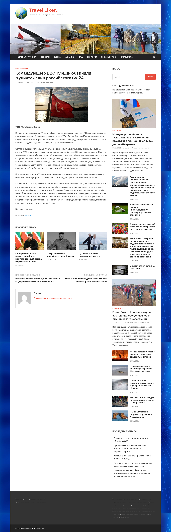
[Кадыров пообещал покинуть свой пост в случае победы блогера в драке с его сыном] (29, 250)
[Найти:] (134, 77)
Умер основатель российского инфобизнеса (60, 254)
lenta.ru (28, 215)
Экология (92, 57)
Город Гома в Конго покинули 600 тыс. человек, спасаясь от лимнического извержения (131, 315)
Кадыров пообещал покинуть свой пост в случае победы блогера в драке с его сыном (28, 257)
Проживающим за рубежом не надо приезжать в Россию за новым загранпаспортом (130, 448)
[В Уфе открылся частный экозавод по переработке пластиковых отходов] (120, 233)
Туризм (57, 57)
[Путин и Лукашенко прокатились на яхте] (93, 250)
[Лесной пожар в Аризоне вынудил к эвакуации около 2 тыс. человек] (120, 360)
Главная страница (27, 57)
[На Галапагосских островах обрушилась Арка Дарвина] (120, 420)
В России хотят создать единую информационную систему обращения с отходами (141, 209)
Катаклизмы (127, 57)
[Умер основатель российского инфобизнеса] (61, 250)
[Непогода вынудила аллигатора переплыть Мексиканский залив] (120, 375)
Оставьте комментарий (44, 82)
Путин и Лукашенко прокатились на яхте (89, 254)
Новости (45, 57)
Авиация (69, 57)
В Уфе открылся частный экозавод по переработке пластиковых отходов (142, 226)
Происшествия (108, 57)
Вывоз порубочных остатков (123, 86)
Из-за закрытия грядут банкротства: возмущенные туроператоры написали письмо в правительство (132, 473)
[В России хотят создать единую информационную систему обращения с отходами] (120, 213)
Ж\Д (81, 57)
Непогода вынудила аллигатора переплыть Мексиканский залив (141, 368)
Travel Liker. (43, 10)
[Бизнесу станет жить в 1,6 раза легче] (120, 274)
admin (30, 82)
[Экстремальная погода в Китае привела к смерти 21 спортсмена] (120, 406)
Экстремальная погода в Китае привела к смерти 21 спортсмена (142, 400)
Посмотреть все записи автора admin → (53, 298)
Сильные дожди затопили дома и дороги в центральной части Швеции (142, 384)
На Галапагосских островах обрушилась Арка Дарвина (141, 414)
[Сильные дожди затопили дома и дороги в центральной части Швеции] (120, 389)
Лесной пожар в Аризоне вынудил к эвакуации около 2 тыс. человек (142, 354)
